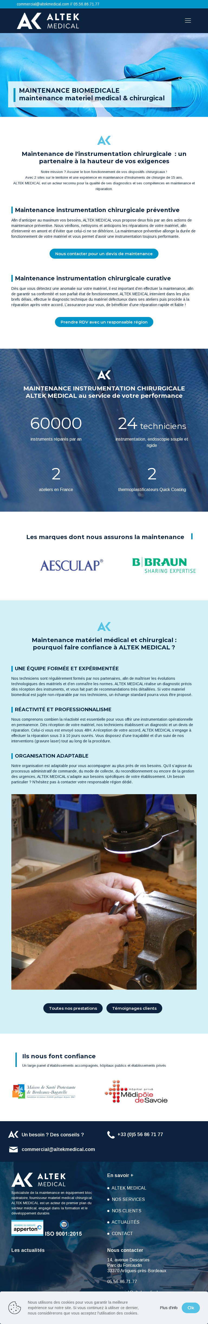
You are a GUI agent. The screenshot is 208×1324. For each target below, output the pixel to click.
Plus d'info (169, 1308)
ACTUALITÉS (125, 1222)
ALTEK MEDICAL (128, 1188)
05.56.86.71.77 (86, 4)
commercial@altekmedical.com (43, 4)
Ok (190, 1307)
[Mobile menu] (188, 20)
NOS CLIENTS (126, 1210)
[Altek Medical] (48, 20)
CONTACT (122, 1233)
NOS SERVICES (128, 1199)
